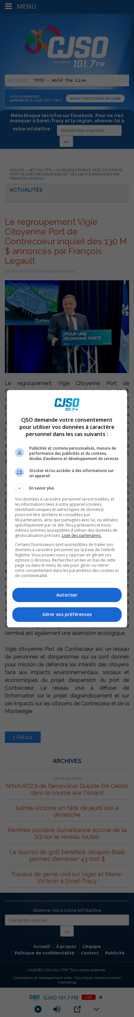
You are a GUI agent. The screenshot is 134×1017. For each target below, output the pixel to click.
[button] (67, 488)
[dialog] (67, 508)
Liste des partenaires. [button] (81, 535)
